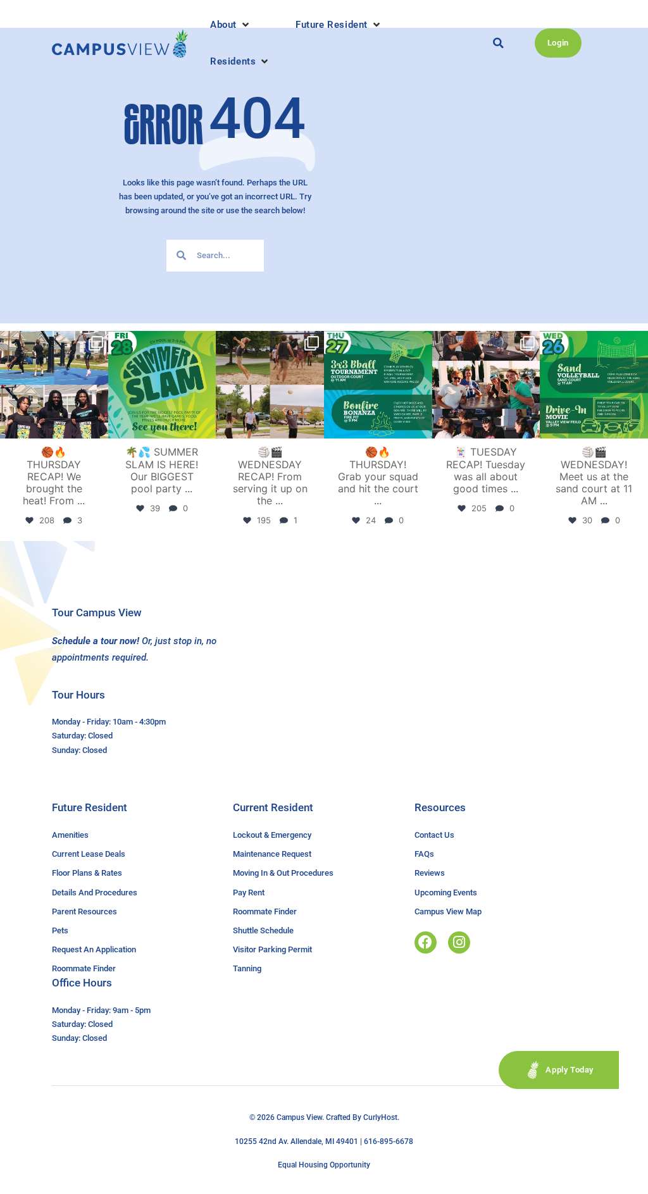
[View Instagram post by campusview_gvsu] (97, 426)
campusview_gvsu (53, 342)
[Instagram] (459, 942)
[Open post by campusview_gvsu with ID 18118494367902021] (162, 385)
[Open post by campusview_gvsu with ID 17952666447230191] (378, 385)
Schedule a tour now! (95, 641)
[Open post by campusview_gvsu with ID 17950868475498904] (54, 385)
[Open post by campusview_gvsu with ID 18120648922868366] (270, 385)
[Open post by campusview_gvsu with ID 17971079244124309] (486, 385)
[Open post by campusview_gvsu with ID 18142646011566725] (594, 385)
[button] (231, 25)
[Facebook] (425, 942)
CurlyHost (380, 1117)
